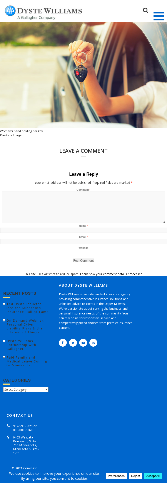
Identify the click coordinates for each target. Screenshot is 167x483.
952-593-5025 (23, 426)
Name (83, 226)
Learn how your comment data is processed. (111, 274)
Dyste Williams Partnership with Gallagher (21, 345)
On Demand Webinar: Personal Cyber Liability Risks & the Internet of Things (26, 326)
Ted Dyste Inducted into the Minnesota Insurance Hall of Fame (28, 308)
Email (83, 237)
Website (83, 248)
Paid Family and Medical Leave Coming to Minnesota (27, 361)
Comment (83, 190)
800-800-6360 (23, 430)
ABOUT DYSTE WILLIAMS (83, 285)
